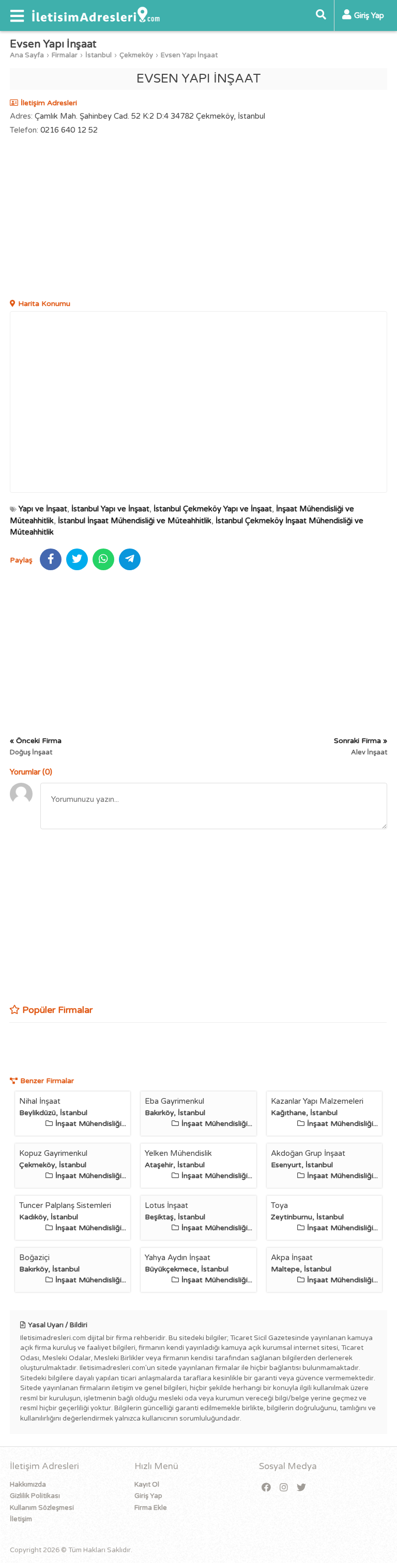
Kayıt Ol (146, 1484)
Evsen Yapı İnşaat (189, 55)
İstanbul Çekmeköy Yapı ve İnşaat (213, 508)
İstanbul (98, 55)
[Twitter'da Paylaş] (77, 559)
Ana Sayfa (27, 55)
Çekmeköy (136, 55)
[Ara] (321, 15)
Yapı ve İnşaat (43, 508)
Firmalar (65, 55)
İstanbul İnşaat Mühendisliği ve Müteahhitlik (134, 520)
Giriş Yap (148, 1496)
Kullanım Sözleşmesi (42, 1508)
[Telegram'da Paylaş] (130, 559)
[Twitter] (301, 1487)
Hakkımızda (28, 1484)
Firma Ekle (150, 1508)
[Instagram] (284, 1487)
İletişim (21, 1519)
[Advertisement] (198, 218)
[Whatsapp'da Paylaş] (103, 559)
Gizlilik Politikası (35, 1496)
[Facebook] (266, 1487)
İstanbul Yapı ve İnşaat (110, 508)
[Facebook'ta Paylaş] (51, 559)
